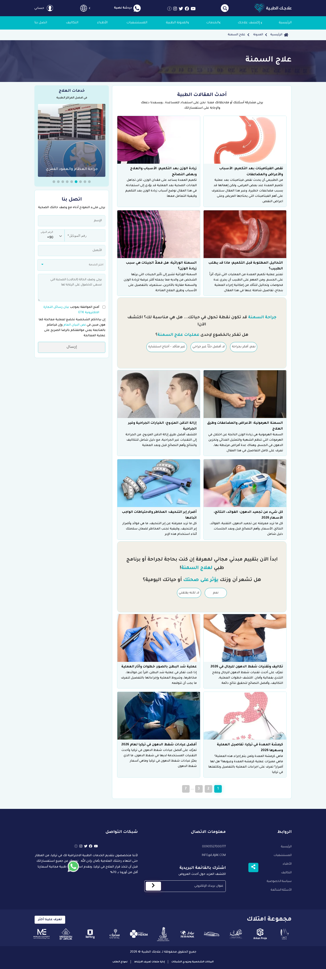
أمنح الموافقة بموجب (71, 309)
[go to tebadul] (187, 934)
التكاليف (286, 872)
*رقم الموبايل (74, 233)
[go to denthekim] (139, 934)
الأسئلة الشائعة (281, 890)
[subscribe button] (153, 886)
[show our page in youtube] (193, 9)
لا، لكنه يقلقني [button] (189, 593)
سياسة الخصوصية (279, 881)
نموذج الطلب (120, 962)
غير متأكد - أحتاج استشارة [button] (166, 346)
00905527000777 (214, 846)
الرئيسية (276, 34)
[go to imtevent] (284, 934)
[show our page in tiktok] (169, 9)
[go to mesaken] (66, 934)
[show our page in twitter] (181, 9)
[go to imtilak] (163, 934)
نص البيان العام (74, 324)
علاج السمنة (236, 34)
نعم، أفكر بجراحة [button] (243, 346)
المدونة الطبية (176, 23)
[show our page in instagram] (175, 9)
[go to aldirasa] (236, 934)
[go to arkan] (260, 934)
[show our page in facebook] (187, 9)
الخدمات (212, 23)
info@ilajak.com (214, 855)
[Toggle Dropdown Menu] (83, 8)
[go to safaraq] (114, 934)
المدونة (258, 34)
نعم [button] (215, 593)
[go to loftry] (90, 934)
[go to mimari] (41, 934)
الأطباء (287, 864)
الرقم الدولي (47, 232)
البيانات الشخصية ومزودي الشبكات (192, 962)
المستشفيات (283, 855)
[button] (89, 181)
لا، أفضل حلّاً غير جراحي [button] (208, 346)
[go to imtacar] (211, 934)
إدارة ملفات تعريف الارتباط (149, 962)
